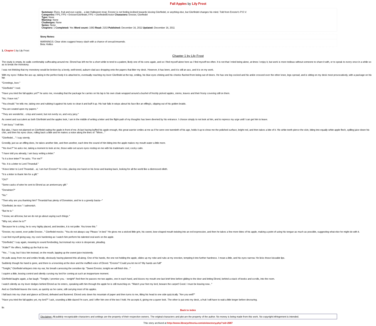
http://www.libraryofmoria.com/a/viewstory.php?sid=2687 (200, 323)
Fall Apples (178, 3)
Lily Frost (199, 3)
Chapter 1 (9, 50)
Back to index (188, 310)
